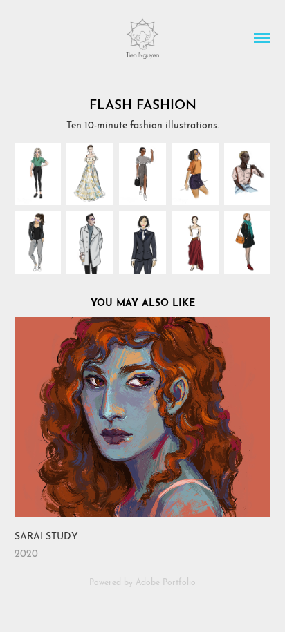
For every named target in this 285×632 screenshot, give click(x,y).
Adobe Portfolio (166, 581)
